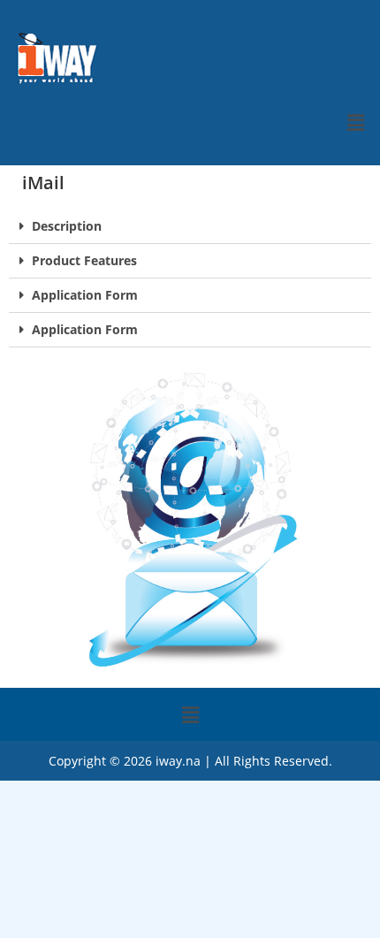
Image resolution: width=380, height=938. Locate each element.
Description (67, 225)
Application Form (85, 294)
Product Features (84, 260)
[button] (356, 122)
